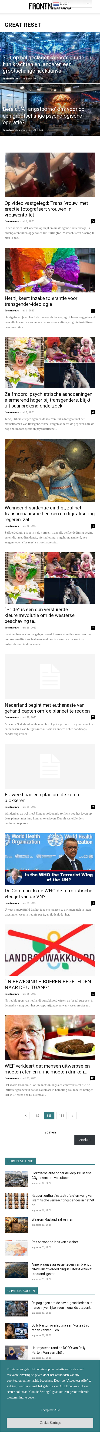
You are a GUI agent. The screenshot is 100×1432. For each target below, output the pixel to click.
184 (61, 1116)
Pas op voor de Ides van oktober (55, 1242)
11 (93, 310)
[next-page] (73, 1115)
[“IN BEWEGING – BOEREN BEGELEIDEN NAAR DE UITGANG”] (50, 950)
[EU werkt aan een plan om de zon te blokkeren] (50, 766)
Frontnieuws (11, 78)
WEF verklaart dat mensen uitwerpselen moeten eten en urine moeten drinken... (47, 1069)
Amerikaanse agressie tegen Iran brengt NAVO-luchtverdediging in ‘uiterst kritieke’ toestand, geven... (62, 1269)
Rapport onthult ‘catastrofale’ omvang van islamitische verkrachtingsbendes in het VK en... (63, 1200)
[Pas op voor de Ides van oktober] (16, 1248)
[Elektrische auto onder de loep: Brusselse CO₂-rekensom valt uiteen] (16, 1179)
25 (93, 627)
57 (93, 717)
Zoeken (50, 1132)
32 (93, 993)
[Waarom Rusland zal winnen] (16, 1225)
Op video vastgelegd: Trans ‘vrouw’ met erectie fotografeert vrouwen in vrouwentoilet (46, 209)
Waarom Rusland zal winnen (52, 1219)
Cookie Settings (50, 1423)
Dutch (64, 3)
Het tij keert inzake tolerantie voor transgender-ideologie (41, 301)
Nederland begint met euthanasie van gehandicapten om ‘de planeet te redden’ (47, 708)
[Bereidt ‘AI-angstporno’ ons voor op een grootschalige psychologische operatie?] (50, 127)
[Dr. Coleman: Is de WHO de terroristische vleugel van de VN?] (50, 859)
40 (93, 412)
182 (36, 1116)
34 (93, 221)
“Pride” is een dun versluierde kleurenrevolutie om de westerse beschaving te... (40, 615)
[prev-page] (26, 1115)
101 (92, 1078)
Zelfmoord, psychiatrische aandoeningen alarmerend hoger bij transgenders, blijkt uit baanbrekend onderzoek (48, 400)
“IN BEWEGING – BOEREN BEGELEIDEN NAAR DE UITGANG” (48, 984)
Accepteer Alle (50, 1410)
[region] (50, 1396)
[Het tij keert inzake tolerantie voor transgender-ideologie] (50, 270)
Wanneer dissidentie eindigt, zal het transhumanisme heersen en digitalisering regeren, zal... (50, 513)
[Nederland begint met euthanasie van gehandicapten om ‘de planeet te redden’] (50, 676)
